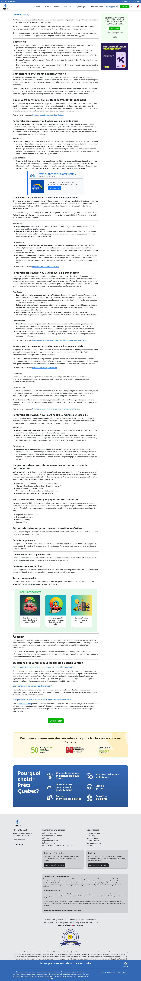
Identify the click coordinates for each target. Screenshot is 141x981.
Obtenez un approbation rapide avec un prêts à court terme (55, 409)
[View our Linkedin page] (22, 844)
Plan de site (90, 845)
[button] (39, 6)
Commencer (56, 720)
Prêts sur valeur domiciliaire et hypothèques (59, 845)
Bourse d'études (92, 840)
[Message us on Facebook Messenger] (13, 844)
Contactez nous (19, 840)
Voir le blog (90, 836)
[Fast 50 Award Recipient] (41, 750)
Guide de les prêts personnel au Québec (48, 115)
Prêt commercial (48, 843)
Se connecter (126, 1)
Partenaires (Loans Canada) (97, 833)
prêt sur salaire (25, 704)
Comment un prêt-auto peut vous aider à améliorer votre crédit (56, 621)
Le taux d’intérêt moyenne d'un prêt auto (81, 620)
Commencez (114, 28)
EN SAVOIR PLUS (54, 188)
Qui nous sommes (93, 843)
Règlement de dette (50, 840)
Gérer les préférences (107, 972)
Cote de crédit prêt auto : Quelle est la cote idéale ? (30, 620)
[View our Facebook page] (19, 844)
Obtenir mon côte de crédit (54, 865)
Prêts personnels (49, 833)
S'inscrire (136, 1)
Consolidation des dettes (52, 836)
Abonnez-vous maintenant (98, 865)
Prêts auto (46, 838)
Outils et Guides (92, 838)
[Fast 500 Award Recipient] (104, 750)
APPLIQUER (124, 7)
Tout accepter (122, 972)
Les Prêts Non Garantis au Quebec (45, 267)
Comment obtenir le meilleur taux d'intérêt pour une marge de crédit (59, 340)
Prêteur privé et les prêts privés (44, 368)
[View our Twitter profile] (17, 844)
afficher (25, 15)
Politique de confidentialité (85, 919)
